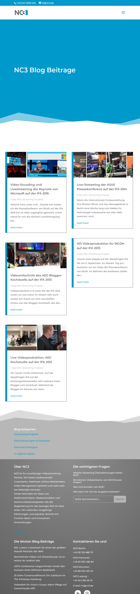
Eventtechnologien (26, 447)
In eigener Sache (24, 453)
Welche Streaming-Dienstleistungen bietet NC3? (97, 473)
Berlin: (82, 548)
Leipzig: (82, 576)
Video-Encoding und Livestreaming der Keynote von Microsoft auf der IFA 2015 (34, 189)
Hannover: (84, 557)
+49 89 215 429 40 (83, 571)
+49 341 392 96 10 (83, 580)
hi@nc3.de (87, 585)
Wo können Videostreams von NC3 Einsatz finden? (97, 481)
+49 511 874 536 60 (83, 561)
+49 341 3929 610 (26, 3)
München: (84, 566)
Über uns (19, 532)
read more (16, 227)
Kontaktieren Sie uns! (90, 541)
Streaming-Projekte (33, 199)
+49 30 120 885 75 (83, 552)
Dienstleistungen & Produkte (32, 440)
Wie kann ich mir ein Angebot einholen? (96, 491)
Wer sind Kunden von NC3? (88, 487)
